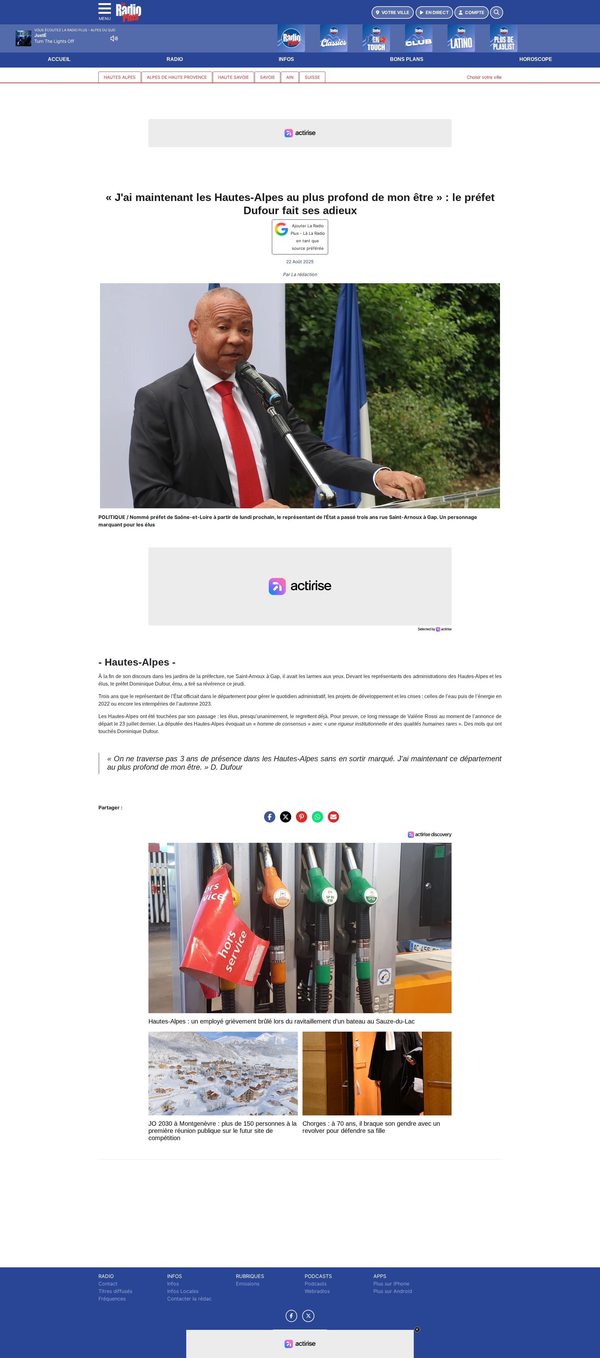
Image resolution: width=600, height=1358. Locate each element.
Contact (108, 1283)
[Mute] (114, 38)
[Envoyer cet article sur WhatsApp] (316, 820)
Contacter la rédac (189, 1298)
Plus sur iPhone (391, 1283)
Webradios (317, 1291)
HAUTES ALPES (120, 77)
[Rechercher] (496, 12)
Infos (286, 59)
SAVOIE (267, 77)
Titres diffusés (115, 1291)
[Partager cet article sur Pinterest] (300, 820)
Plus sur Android (392, 1291)
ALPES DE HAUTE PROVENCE (177, 77)
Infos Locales (182, 1291)
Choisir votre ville (484, 77)
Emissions (247, 1283)
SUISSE (312, 77)
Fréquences (112, 1298)
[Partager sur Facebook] (268, 820)
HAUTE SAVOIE (233, 77)
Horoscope (535, 59)
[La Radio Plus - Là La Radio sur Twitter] (308, 1316)
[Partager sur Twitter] (284, 820)
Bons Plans (406, 59)
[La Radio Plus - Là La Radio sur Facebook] (292, 1316)
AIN (289, 77)
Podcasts (316, 1283)
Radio (175, 59)
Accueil (59, 59)
